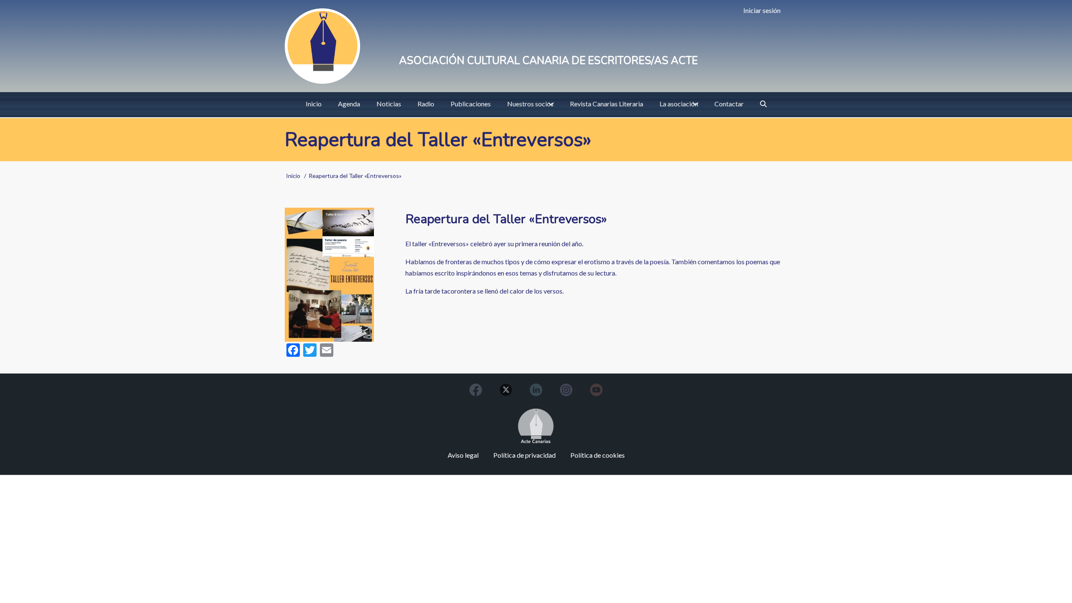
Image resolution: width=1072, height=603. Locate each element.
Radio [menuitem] (425, 104)
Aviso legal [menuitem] (463, 455)
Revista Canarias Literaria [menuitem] (606, 104)
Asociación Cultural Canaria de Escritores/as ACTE (548, 61)
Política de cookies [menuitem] (597, 455)
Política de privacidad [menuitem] (524, 455)
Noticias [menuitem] (388, 104)
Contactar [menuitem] (729, 104)
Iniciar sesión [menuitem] (762, 10)
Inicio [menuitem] (314, 104)
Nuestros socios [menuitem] (530, 104)
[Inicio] (322, 46)
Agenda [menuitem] (349, 104)
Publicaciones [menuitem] (471, 104)
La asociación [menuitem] (679, 104)
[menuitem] (763, 104)
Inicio (293, 175)
